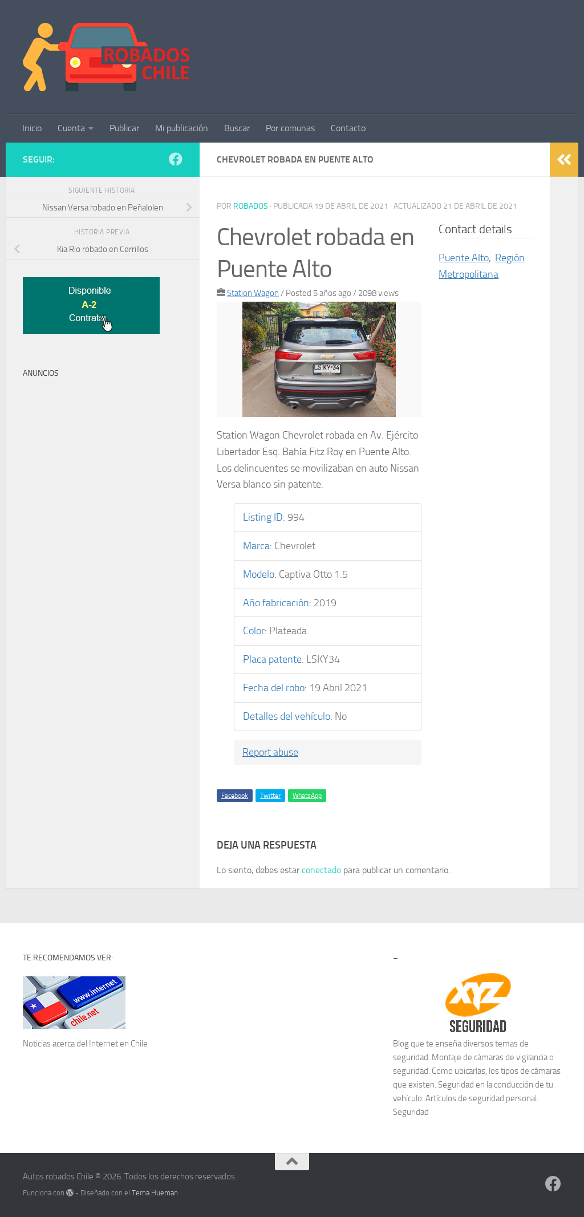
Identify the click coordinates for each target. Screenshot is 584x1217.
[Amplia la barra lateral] (564, 160)
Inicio (32, 128)
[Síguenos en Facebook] (175, 159)
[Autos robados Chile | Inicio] (106, 57)
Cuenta (71, 128)
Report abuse (270, 752)
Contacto (348, 128)
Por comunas (290, 128)
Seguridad (411, 1112)
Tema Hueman (155, 1192)
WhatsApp (307, 796)
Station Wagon (253, 293)
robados (250, 206)
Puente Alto (464, 257)
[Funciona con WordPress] (70, 1192)
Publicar (124, 128)
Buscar (237, 128)
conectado (321, 870)
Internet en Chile (118, 1043)
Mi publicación (181, 128)
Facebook (234, 796)
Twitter (270, 796)
